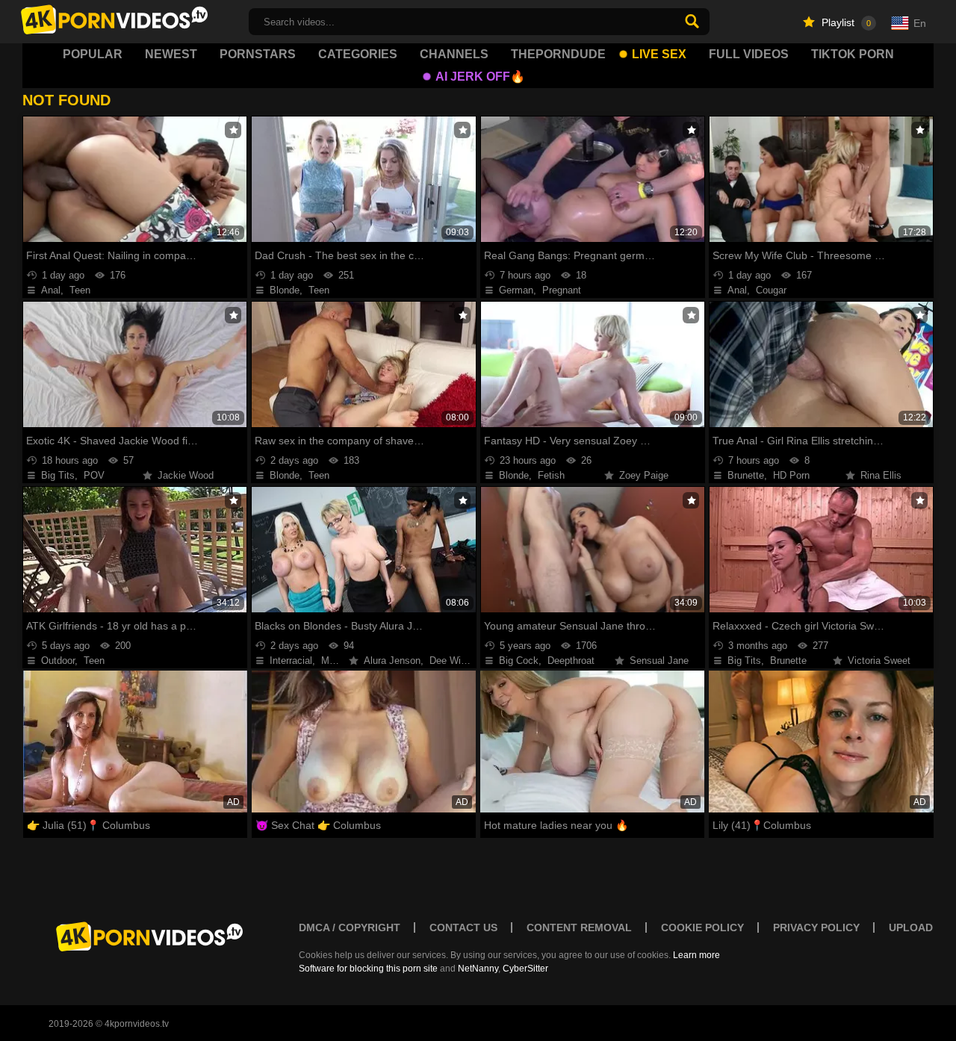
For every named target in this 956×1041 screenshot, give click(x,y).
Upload (911, 927)
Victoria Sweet (879, 660)
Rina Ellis (880, 475)
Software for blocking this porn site (368, 968)
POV (94, 475)
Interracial (291, 660)
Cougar (771, 290)
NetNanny (478, 968)
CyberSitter (525, 968)
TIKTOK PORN (852, 54)
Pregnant (561, 290)
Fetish (551, 475)
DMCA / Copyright (349, 927)
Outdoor (58, 660)
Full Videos (749, 54)
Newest (171, 54)
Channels (454, 54)
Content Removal (579, 927)
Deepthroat (571, 660)
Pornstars (258, 54)
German (516, 290)
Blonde (284, 290)
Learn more (696, 955)
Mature (336, 660)
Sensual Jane (659, 660)
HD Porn (791, 475)
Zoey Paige (643, 475)
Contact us (463, 927)
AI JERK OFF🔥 (480, 76)
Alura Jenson (392, 660)
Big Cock (518, 660)
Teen (79, 290)
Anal (50, 290)
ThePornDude (558, 54)
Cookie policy (702, 927)
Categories (357, 54)
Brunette (745, 475)
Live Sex (659, 54)
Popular (92, 54)
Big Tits (58, 475)
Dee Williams (457, 660)
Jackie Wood (186, 475)
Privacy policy (816, 927)
